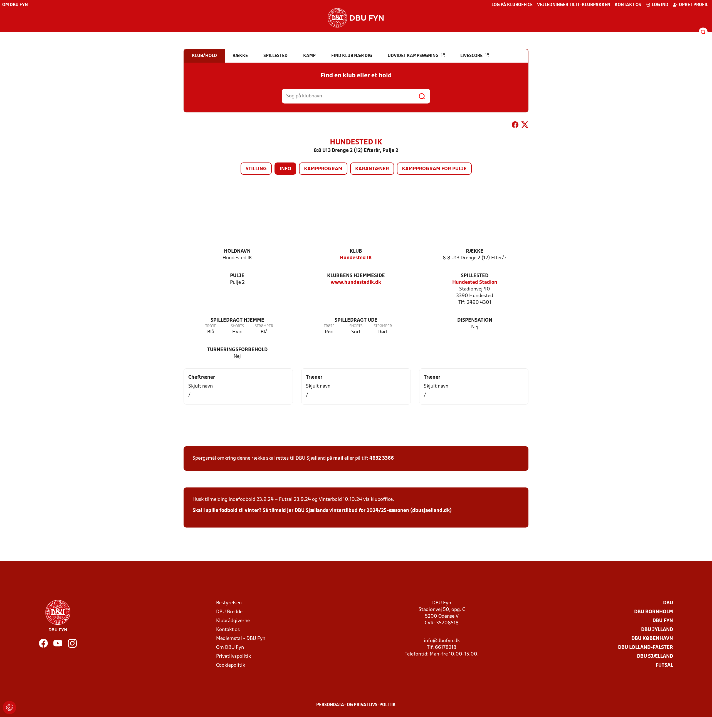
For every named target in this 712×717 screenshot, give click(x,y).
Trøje (210, 326)
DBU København (652, 638)
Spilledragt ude (356, 320)
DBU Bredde (229, 612)
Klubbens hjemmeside (356, 276)
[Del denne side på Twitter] (524, 125)
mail (338, 458)
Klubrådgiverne (233, 621)
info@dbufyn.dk (442, 641)
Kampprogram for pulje (434, 169)
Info (285, 169)
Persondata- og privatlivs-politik (356, 705)
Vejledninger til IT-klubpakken (573, 5)
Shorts (237, 326)
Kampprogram (323, 169)
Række (474, 251)
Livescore (471, 56)
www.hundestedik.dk (356, 282)
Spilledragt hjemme (237, 320)
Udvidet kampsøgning (413, 56)
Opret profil (693, 5)
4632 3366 (381, 458)
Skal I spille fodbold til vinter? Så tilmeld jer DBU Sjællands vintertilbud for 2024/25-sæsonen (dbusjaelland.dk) (322, 510)
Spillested (474, 276)
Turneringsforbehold (237, 350)
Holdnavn (237, 251)
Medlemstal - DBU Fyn (240, 638)
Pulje (237, 276)
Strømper (264, 326)
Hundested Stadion (474, 282)
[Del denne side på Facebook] (515, 125)
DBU (668, 603)
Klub (356, 251)
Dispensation (474, 320)
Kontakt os (628, 5)
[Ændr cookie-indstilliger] (9, 707)
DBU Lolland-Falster (645, 647)
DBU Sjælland (655, 656)
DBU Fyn (662, 621)
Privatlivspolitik (233, 656)
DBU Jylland (657, 629)
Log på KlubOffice (512, 5)
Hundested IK (356, 258)
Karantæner (372, 169)
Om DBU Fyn (15, 5)
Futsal (664, 665)
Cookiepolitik (230, 665)
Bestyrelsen (229, 603)
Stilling (256, 169)
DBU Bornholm (653, 612)
